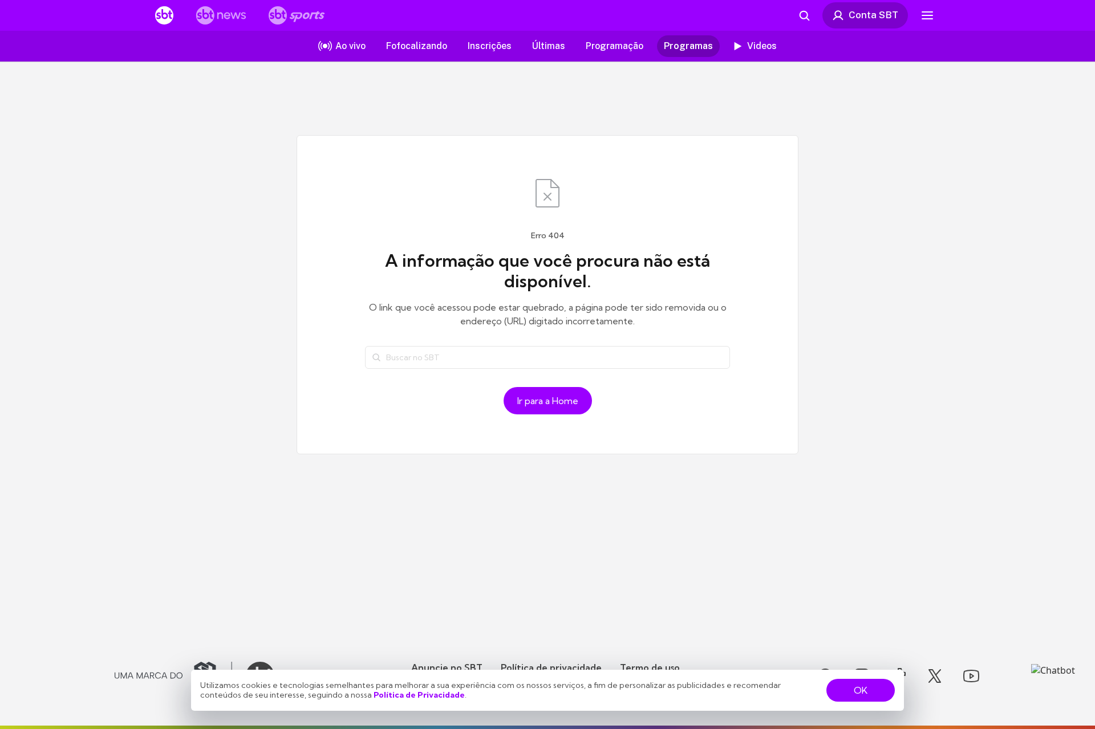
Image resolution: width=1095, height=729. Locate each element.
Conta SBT (873, 15)
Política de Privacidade (419, 695)
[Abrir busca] (804, 15)
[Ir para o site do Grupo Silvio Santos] (173, 676)
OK (860, 690)
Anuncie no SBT (446, 667)
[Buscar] (376, 357)
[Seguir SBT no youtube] (971, 676)
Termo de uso (650, 667)
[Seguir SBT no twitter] (935, 676)
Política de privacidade (551, 667)
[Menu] (927, 15)
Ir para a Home (547, 400)
